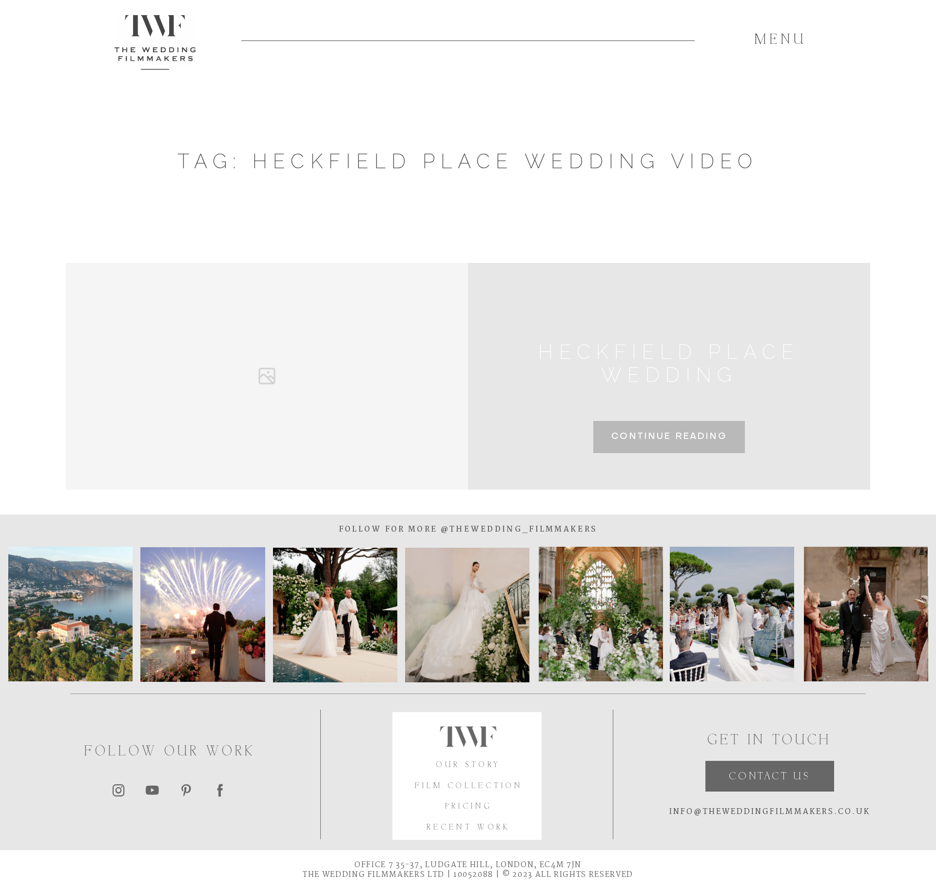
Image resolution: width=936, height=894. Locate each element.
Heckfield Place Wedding (669, 363)
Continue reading (669, 437)
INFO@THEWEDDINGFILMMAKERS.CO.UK (769, 812)
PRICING (468, 807)
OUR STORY (468, 765)
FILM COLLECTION (469, 786)
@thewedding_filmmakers (517, 529)
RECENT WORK (468, 828)
